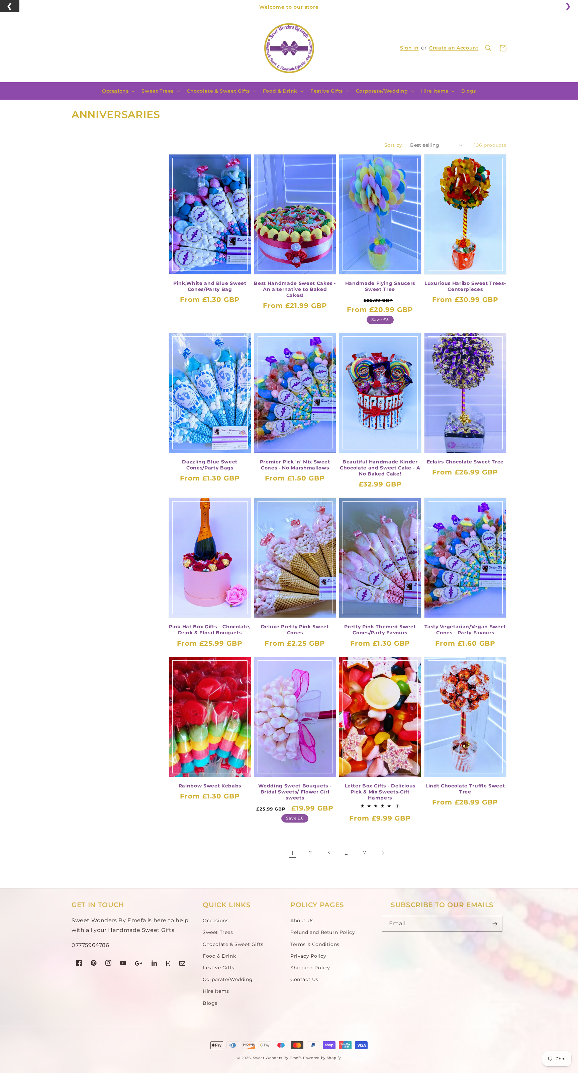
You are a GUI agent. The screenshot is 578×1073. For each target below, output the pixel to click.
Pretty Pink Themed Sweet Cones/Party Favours (380, 630)
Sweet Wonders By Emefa (277, 1058)
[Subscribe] (494, 924)
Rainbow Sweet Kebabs (210, 786)
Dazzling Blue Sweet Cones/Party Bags (209, 465)
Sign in (409, 48)
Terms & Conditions (315, 944)
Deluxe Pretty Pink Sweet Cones (295, 630)
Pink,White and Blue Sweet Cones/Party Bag (210, 286)
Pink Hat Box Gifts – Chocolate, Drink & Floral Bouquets (210, 630)
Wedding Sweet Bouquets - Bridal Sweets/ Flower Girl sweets (294, 792)
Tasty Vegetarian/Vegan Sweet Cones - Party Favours (465, 630)
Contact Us (304, 979)
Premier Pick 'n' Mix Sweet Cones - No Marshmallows (295, 465)
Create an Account (453, 48)
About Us (302, 921)
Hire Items (434, 91)
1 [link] (292, 853)
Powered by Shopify (322, 1058)
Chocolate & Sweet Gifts (218, 91)
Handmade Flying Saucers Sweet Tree (380, 286)
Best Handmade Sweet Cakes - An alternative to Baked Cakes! (295, 289)
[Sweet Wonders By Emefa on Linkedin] (154, 964)
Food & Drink (280, 91)
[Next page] (382, 853)
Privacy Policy (308, 956)
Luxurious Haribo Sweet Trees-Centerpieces (465, 286)
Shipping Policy (310, 968)
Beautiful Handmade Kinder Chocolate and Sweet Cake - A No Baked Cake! (380, 468)
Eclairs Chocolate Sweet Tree (465, 462)
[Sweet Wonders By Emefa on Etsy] (168, 964)
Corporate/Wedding (382, 91)
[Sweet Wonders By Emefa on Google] (138, 964)
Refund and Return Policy (322, 932)
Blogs (210, 1003)
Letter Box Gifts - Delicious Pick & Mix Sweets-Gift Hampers (380, 792)
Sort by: (393, 145)
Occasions (115, 91)
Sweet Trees (157, 91)
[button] (488, 48)
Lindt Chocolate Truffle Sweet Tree (465, 789)
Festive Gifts (326, 91)
